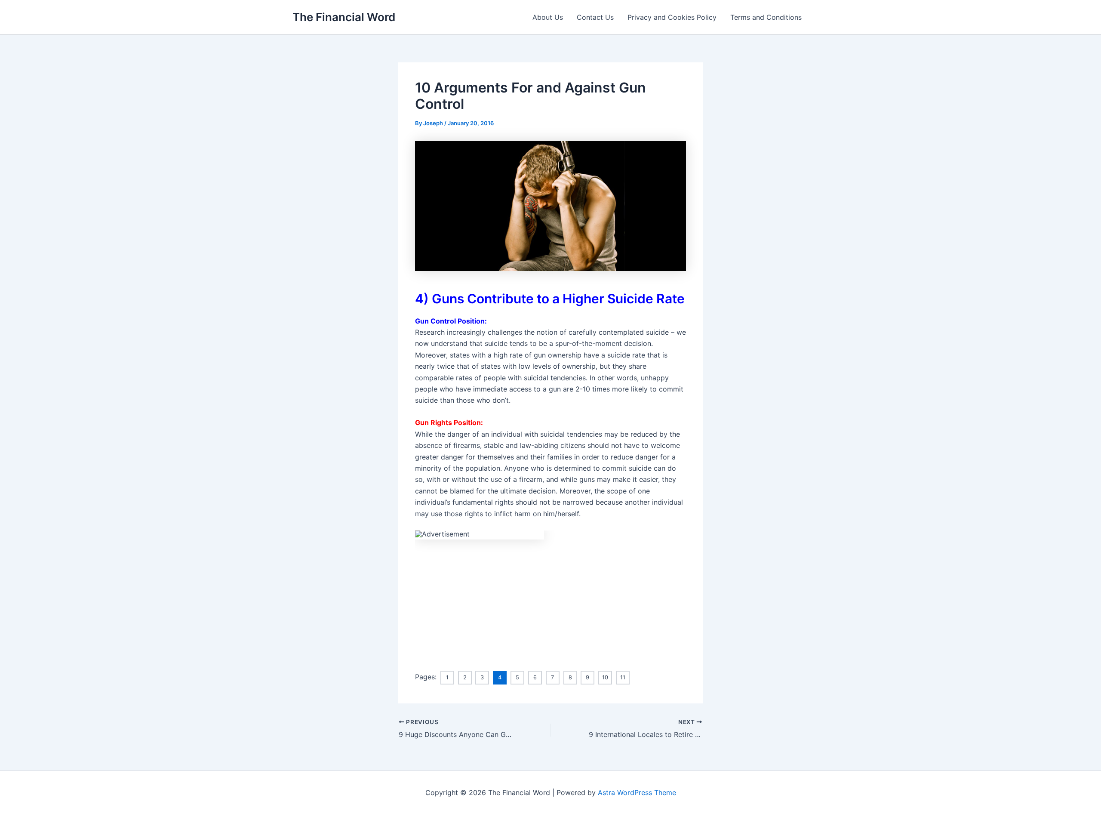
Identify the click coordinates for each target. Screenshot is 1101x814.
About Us (547, 17)
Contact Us (595, 17)
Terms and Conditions (766, 17)
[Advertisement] (550, 600)
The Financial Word (343, 17)
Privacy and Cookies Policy (672, 17)
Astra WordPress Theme (637, 792)
